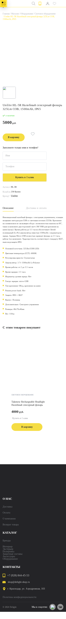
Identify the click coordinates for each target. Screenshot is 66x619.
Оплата (6, 513)
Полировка (8, 551)
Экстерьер (8, 549)
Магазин (14, 13)
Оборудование (26, 13)
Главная (6, 13)
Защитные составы (12, 554)
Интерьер (7, 546)
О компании (9, 518)
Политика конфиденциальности (19, 597)
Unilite (14, 196)
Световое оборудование (44, 13)
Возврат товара (11, 524)
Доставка (7, 507)
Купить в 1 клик (20, 418)
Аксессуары (9, 556)
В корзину (13, 137)
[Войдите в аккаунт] (47, 3)
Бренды (7, 540)
